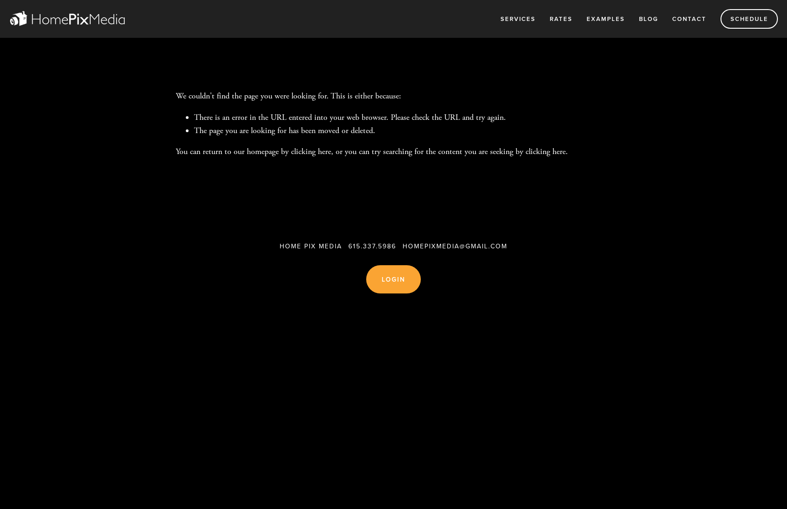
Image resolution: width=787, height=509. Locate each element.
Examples (606, 19)
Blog (648, 19)
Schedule (749, 19)
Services (518, 19)
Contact (689, 19)
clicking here (311, 151)
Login (394, 279)
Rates (561, 19)
